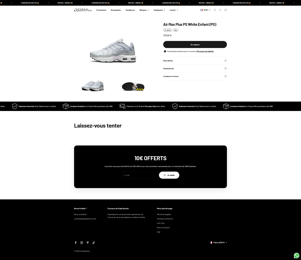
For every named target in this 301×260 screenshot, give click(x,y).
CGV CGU (160, 223)
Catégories (158, 10)
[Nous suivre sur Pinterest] (87, 242)
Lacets (173, 10)
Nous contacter (80, 214)
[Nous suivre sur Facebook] (75, 242)
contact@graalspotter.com (85, 219)
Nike (175, 30)
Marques (143, 10)
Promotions (101, 10)
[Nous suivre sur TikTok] (93, 242)
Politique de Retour (165, 219)
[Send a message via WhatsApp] (296, 255)
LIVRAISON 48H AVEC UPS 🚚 (23, 3)
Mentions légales (164, 214)
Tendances (130, 10)
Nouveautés (116, 10)
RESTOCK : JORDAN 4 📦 (57, 3)
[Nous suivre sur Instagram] (81, 242)
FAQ (158, 232)
